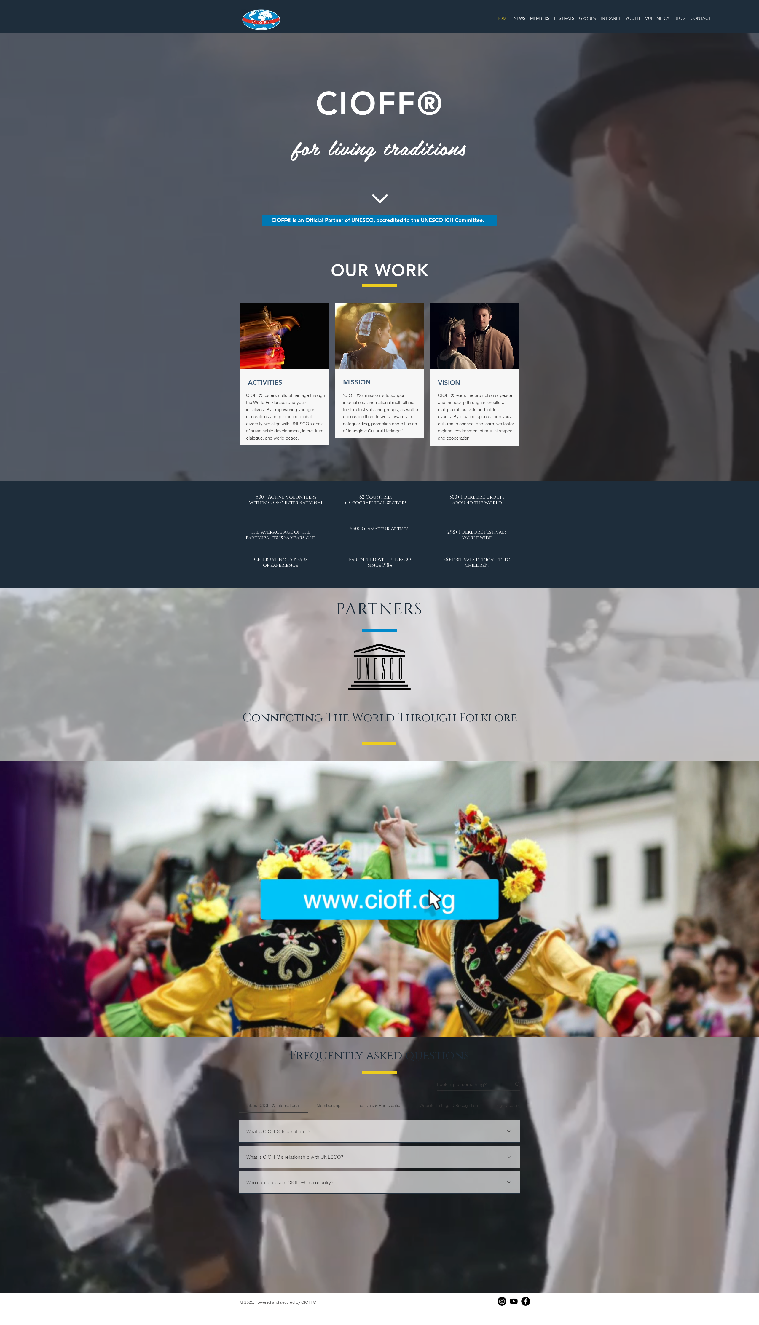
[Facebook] (525, 1301)
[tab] (273, 1105)
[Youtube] (513, 1301)
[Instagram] (502, 1301)
